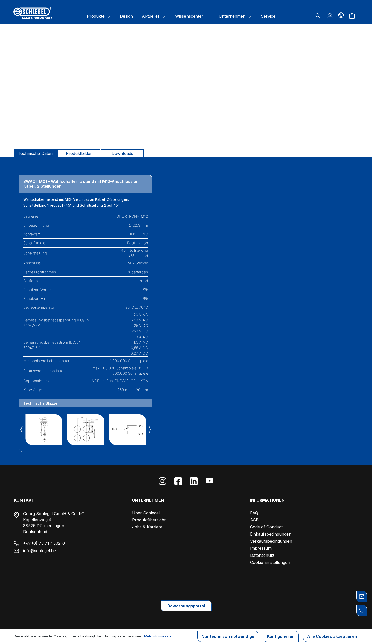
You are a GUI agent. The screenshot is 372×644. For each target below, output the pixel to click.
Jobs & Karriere (147, 526)
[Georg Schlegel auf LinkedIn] (194, 481)
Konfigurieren (281, 636)
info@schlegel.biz (39, 550)
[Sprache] (341, 15)
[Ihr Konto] (330, 16)
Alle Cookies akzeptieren (332, 636)
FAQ (254, 512)
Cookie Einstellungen (270, 562)
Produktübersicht (149, 519)
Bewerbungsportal (186, 605)
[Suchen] (318, 16)
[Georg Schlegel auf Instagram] (162, 481)
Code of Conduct (266, 526)
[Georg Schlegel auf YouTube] (209, 481)
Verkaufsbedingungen (271, 541)
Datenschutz (262, 555)
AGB (254, 519)
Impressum (261, 548)
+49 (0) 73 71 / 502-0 (44, 543)
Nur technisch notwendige (227, 636)
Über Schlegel (146, 512)
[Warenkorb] (352, 16)
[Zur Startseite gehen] (33, 13)
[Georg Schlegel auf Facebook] (178, 481)
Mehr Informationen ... (160, 636)
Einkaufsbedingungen (270, 534)
